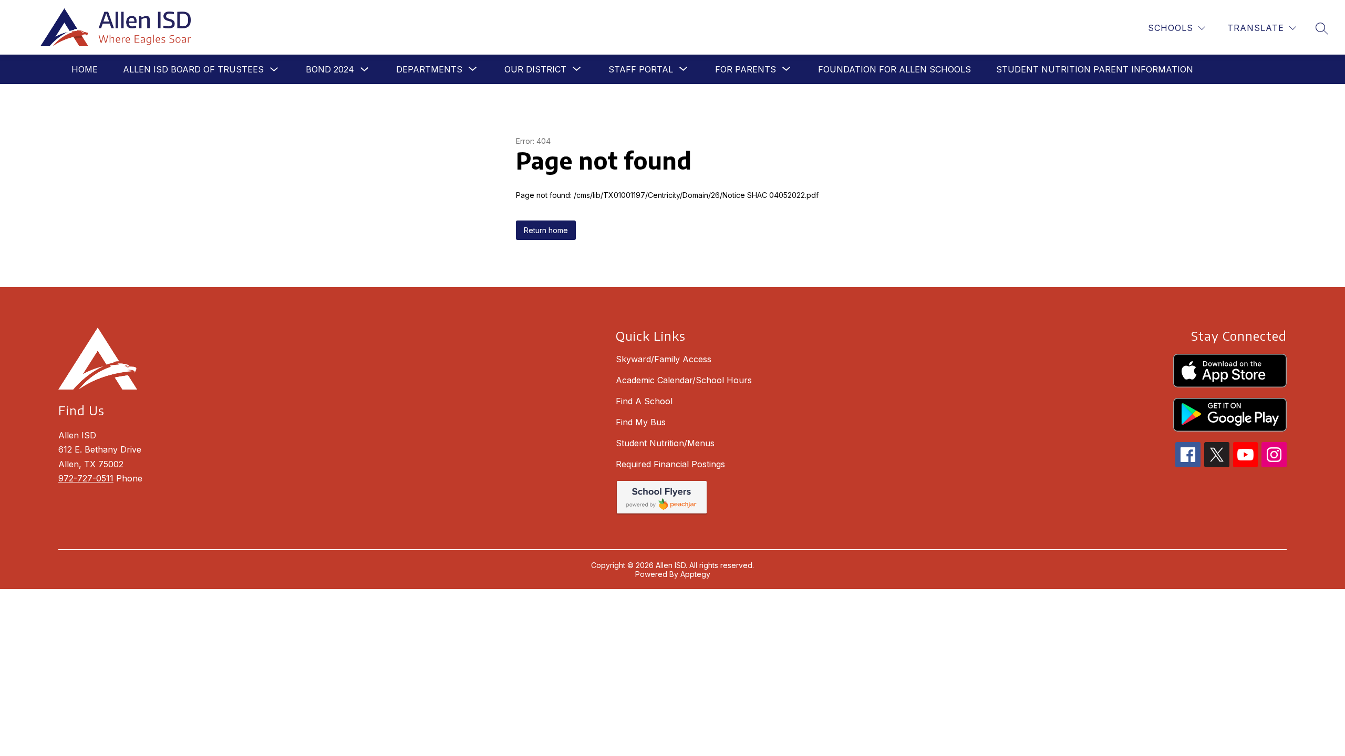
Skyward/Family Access (663, 359)
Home (84, 69)
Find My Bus (641, 422)
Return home (546, 230)
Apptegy (695, 574)
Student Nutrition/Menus (665, 443)
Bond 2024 (330, 69)
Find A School (644, 401)
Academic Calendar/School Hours (684, 380)
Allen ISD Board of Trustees (193, 69)
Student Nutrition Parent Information (1094, 69)
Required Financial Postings (670, 464)
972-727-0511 (85, 478)
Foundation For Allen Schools (894, 69)
